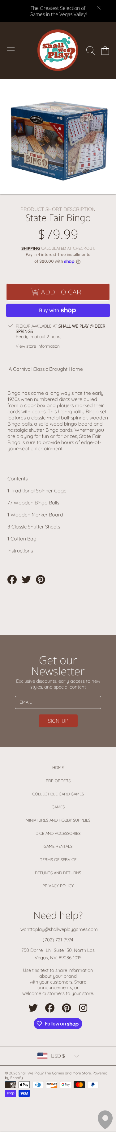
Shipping (30, 248)
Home (58, 767)
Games (58, 806)
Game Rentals (58, 846)
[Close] (98, 7)
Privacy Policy (58, 885)
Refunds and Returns (58, 872)
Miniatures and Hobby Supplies (58, 820)
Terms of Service (58, 859)
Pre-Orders (58, 780)
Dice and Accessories (58, 833)
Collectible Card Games (58, 793)
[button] (11, 50)
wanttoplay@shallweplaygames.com (59, 929)
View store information (38, 346)
